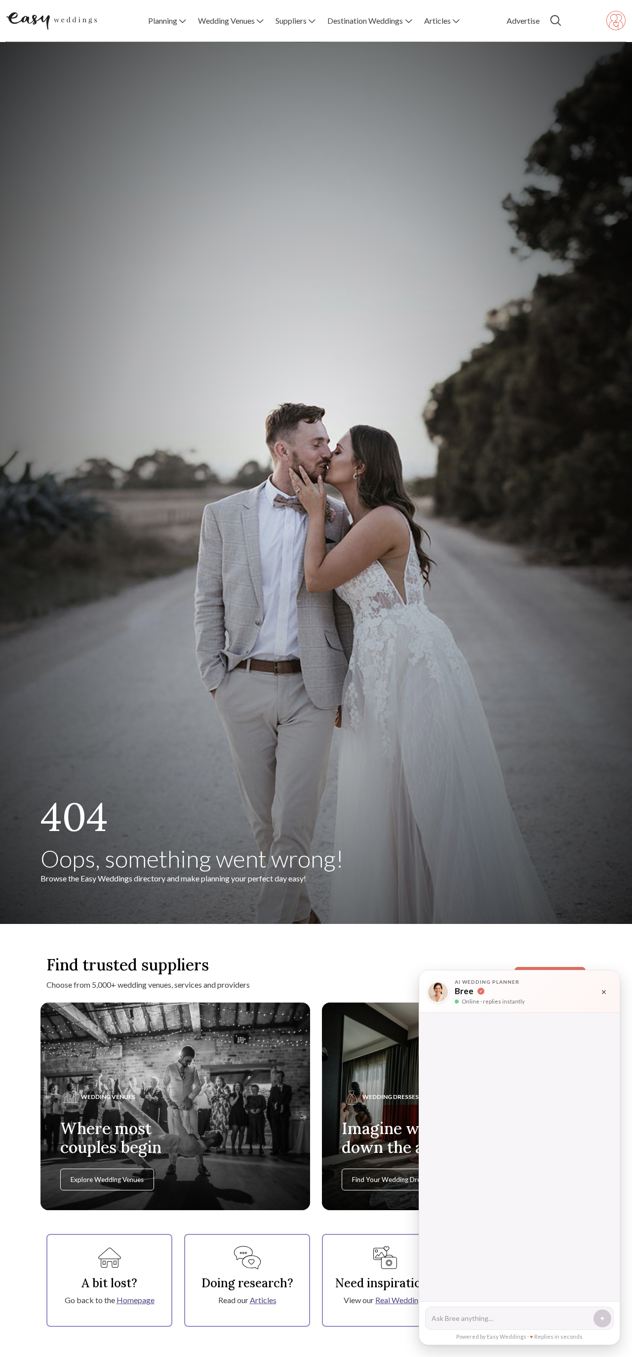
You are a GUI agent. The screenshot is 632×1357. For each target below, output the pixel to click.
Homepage (136, 1300)
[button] (167, 21)
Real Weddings (400, 1300)
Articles (263, 1300)
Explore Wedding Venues (107, 1179)
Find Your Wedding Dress (389, 1179)
